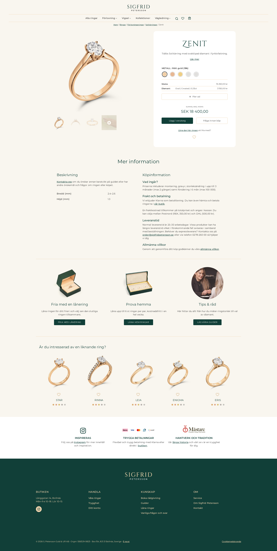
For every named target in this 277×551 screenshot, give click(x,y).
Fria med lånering (69, 322)
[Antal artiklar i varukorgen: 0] (189, 18)
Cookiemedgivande (231, 541)
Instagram (80, 442)
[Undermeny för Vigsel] (130, 18)
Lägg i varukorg (177, 120)
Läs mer (194, 59)
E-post (126, 541)
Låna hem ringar (138, 322)
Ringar (123, 25)
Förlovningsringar (135, 25)
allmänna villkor (209, 249)
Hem (115, 25)
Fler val (196, 96)
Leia (138, 400)
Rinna (99, 400)
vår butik (159, 203)
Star (59, 400)
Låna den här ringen (188, 130)
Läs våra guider (207, 322)
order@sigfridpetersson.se (158, 234)
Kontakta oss (64, 181)
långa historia (180, 442)
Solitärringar (151, 25)
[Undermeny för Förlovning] (116, 18)
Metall (166, 68)
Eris (218, 400)
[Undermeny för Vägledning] (169, 18)
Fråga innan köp (212, 120)
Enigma (178, 400)
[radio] (164, 74)
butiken (142, 445)
